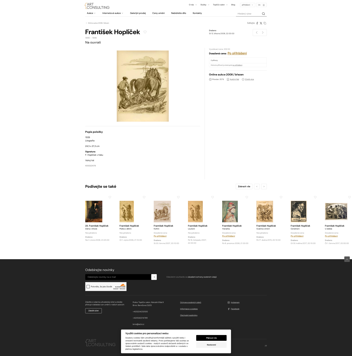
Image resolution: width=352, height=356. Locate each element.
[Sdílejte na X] (261, 23)
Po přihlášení (237, 53)
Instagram (235, 302)
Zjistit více (249, 79)
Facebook (235, 309)
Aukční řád (234, 79)
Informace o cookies (189, 309)
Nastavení (211, 345)
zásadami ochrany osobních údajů (202, 277)
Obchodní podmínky (188, 315)
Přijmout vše (211, 338)
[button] (347, 259)
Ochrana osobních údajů (190, 302)
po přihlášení (237, 65)
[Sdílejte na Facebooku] (257, 23)
